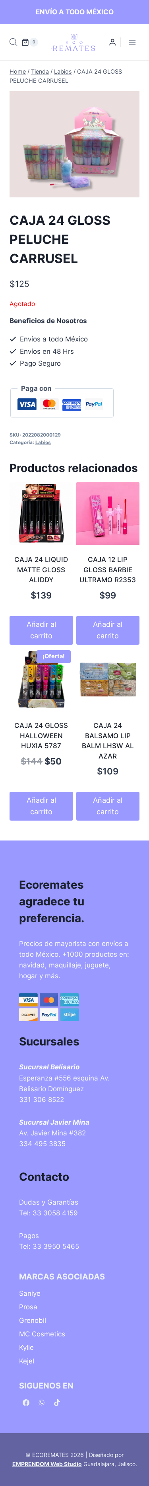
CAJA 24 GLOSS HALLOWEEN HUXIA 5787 (41, 736)
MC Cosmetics (42, 1334)
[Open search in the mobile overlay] (13, 42)
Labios (43, 442)
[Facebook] (26, 1402)
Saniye (30, 1293)
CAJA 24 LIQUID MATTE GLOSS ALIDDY (41, 570)
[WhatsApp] (41, 1402)
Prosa (28, 1307)
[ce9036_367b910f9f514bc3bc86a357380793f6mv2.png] (74, 144)
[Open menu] (132, 42)
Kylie (26, 1347)
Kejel (26, 1361)
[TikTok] (57, 1402)
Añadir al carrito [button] (41, 630)
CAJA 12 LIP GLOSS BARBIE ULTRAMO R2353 (107, 570)
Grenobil (32, 1320)
